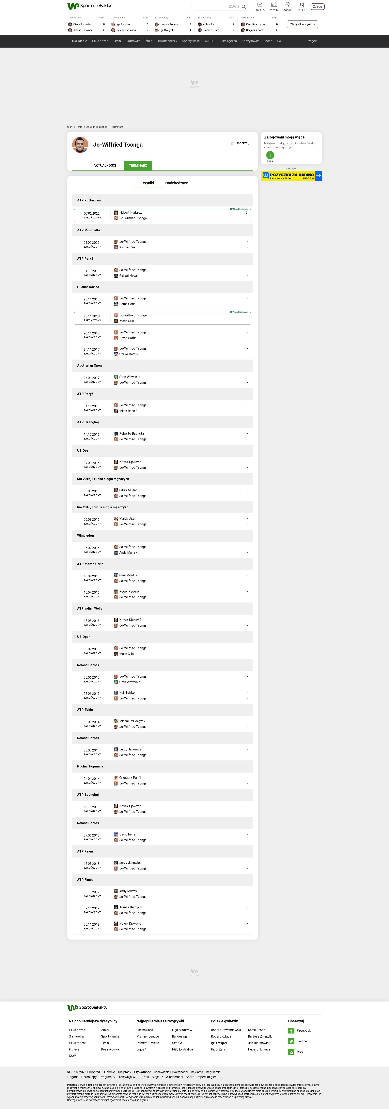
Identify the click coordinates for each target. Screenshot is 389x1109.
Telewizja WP (128, 1077)
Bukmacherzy (167, 41)
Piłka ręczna (228, 41)
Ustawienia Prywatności (171, 1072)
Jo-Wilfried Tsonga (97, 127)
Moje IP (157, 1077)
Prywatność (142, 1072)
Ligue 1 (142, 1049)
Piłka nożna (100, 41)
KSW (72, 1056)
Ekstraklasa (145, 1030)
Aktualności (105, 165)
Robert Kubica (221, 1036)
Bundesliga (179, 1036)
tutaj (146, 1100)
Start (70, 127)
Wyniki (148, 183)
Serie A (177, 1043)
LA (279, 41)
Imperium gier (206, 1077)
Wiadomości (174, 1077)
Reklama (197, 1072)
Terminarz (138, 165)
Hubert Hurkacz (259, 1049)
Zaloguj (318, 6)
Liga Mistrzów (182, 1030)
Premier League (148, 1036)
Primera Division (148, 1043)
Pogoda (72, 1077)
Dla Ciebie (79, 41)
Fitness (74, 1049)
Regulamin (213, 1072)
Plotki (144, 1077)
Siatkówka (133, 41)
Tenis (117, 41)
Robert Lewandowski (226, 1030)
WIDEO (209, 41)
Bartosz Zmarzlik (260, 1036)
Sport (190, 1077)
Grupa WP (94, 1072)
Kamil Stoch (256, 1030)
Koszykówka (251, 41)
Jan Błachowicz (259, 1043)
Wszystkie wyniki (301, 24)
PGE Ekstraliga (182, 1049)
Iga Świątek (219, 1043)
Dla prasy (124, 1072)
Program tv (107, 1077)
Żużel (149, 41)
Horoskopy (89, 1077)
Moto (268, 41)
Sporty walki (191, 41)
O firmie (109, 1072)
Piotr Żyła (218, 1049)
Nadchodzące (176, 183)
